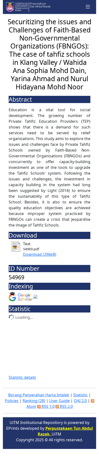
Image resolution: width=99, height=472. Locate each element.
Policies (12, 400)
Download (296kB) (39, 254)
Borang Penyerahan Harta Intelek (38, 395)
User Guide (59, 400)
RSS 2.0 (66, 406)
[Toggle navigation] (88, 7)
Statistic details (22, 377)
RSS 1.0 (48, 406)
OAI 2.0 (80, 400)
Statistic (80, 395)
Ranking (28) (34, 400)
